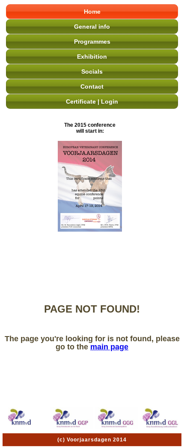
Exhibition (92, 56)
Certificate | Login (92, 101)
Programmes (92, 41)
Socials (92, 71)
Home (92, 11)
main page (109, 347)
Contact (92, 86)
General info (92, 26)
